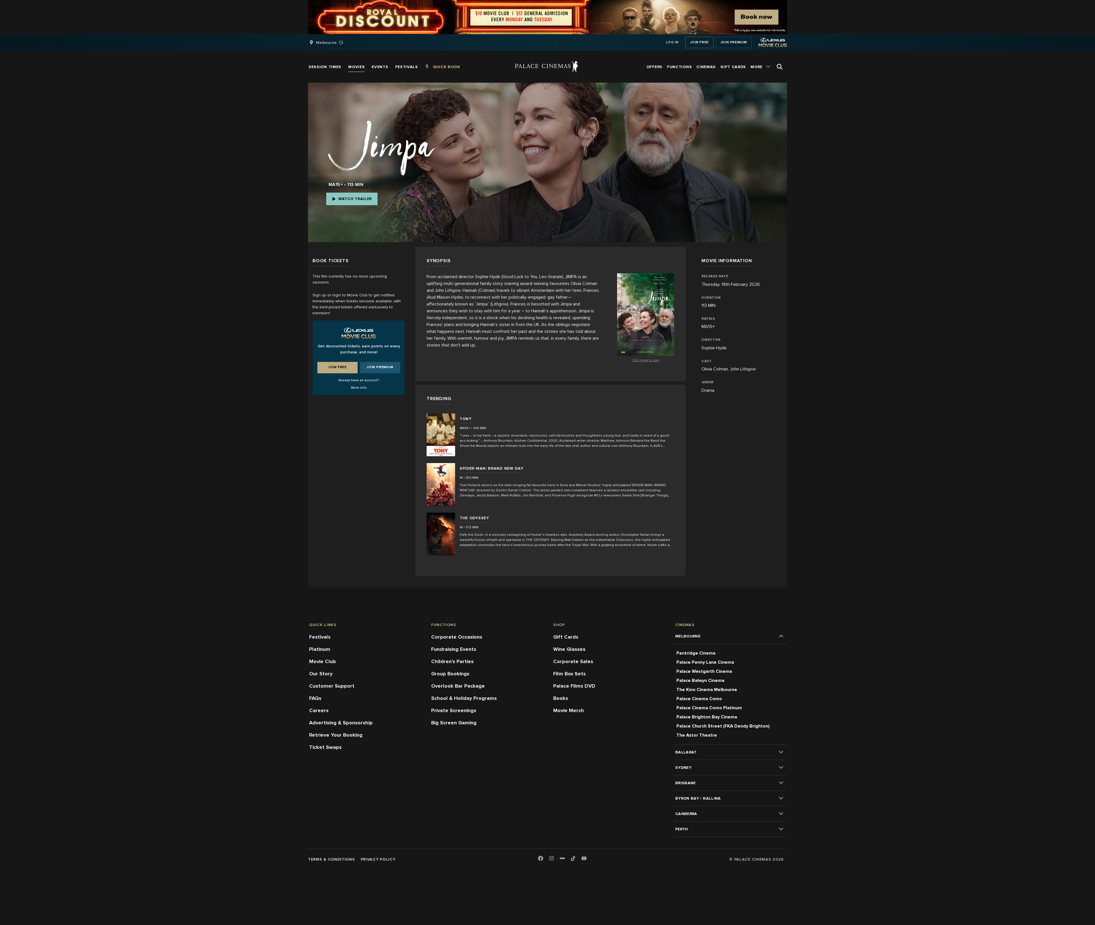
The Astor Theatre (696, 735)
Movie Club (322, 661)
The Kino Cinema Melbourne (706, 689)
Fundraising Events (453, 649)
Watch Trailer (355, 198)
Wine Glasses (569, 649)
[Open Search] (779, 66)
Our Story (320, 674)
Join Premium (734, 42)
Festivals (319, 637)
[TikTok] (573, 858)
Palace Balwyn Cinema (700, 680)
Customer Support (331, 686)
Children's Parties (452, 661)
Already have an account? (358, 380)
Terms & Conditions (331, 859)
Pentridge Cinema (695, 653)
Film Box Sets (569, 674)
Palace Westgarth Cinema (704, 671)
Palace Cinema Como (699, 699)
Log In (672, 42)
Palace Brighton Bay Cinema (706, 717)
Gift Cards (565, 637)
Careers (318, 710)
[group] (332, 42)
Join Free (699, 42)
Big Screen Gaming (453, 723)
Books (560, 698)
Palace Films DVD (574, 686)
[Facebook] (540, 859)
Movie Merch (568, 710)
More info (359, 388)
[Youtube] (584, 859)
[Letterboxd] (562, 858)
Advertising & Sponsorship (341, 723)
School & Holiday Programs (464, 698)
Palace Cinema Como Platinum (709, 708)
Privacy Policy (378, 859)
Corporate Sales (573, 661)
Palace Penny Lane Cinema (705, 662)
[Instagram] (551, 859)
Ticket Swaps (325, 747)
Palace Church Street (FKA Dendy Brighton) (723, 726)
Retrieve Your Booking (335, 735)
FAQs (315, 698)
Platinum (319, 649)
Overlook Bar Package (458, 686)
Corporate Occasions (456, 637)
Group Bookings (450, 674)
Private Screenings (453, 710)
